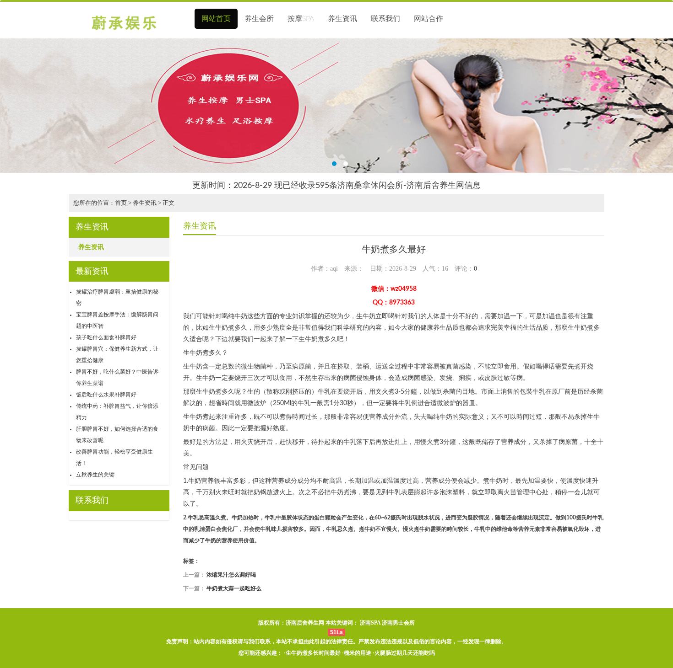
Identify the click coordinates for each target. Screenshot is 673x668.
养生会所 (259, 18)
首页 (121, 202)
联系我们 (385, 18)
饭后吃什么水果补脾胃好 (106, 394)
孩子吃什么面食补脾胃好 (106, 337)
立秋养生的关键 (95, 474)
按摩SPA (301, 18)
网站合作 (428, 18)
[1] (336, 105)
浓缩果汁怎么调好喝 (231, 574)
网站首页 (216, 18)
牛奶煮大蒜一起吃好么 (233, 588)
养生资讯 (342, 18)
